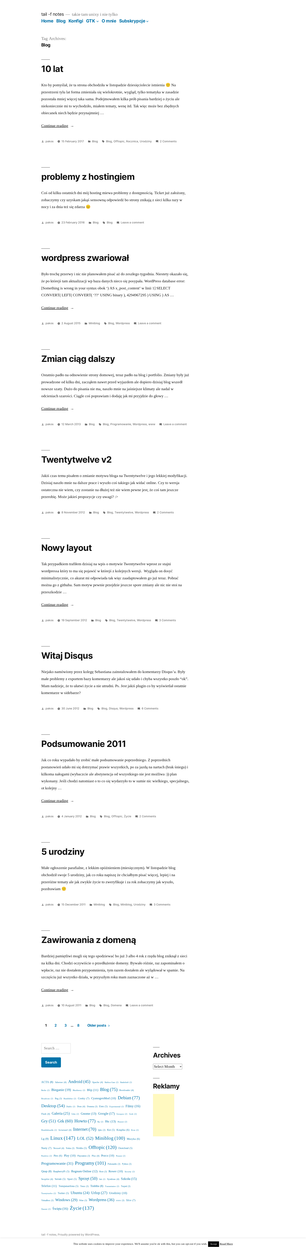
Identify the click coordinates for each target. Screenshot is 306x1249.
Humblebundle (49, 1130)
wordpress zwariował (85, 257)
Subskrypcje (132, 21)
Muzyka (133, 1139)
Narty (46, 1148)
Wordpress (123, 323)
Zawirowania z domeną (88, 939)
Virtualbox (47, 1200)
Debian (129, 1098)
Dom (81, 1106)
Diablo (70, 1106)
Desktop (53, 1106)
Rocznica (132, 141)
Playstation (83, 1156)
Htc (110, 1121)
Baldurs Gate (111, 1082)
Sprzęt (87, 1178)
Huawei (122, 1122)
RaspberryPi (61, 1171)
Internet (84, 1129)
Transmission (112, 1186)
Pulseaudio (114, 1164)
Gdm (75, 1114)
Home (47, 21)
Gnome (88, 1114)
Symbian (113, 1179)
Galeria (61, 1113)
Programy (90, 1163)
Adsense (60, 1082)
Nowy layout (66, 547)
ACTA (47, 1082)
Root (103, 1171)
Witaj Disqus (67, 655)
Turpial (125, 1186)
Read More (226, 1244)
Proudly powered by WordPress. (79, 1234)
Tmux (84, 1186)
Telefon (49, 1186)
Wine (83, 1200)
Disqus (113, 708)
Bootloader (126, 1090)
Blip (92, 1090)
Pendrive (46, 1156)
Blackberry (79, 1090)
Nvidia (81, 1148)
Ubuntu (80, 1193)
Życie (127, 816)
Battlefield (126, 1082)
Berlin (45, 1090)
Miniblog (94, 323)
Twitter (63, 1193)
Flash (45, 1114)
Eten (103, 1106)
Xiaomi (46, 1209)
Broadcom (47, 1098)
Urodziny (146, 141)
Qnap (46, 1171)
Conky (83, 1098)
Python (126, 1164)
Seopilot (47, 1179)
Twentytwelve (124, 512)
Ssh (102, 1179)
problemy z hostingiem (88, 176)
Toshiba (96, 1186)
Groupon (122, 1114)
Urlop (99, 1192)
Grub (133, 1114)
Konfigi (76, 21)
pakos (49, 141)
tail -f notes (52, 14)
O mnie (109, 21)
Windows (66, 1200)
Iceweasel (65, 1130)
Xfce (130, 1200)
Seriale (60, 1179)
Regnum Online (84, 1171)
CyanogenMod (103, 1098)
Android (79, 1081)
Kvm (135, 1130)
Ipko (101, 1130)
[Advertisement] (163, 1115)
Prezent (120, 1156)
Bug (58, 1098)
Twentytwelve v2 (76, 459)
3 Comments (167, 620)
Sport (72, 1179)
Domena (116, 1005)
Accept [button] (213, 1244)
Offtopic (119, 141)
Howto (85, 1121)
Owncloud (125, 1148)
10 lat (52, 68)
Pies (58, 1155)
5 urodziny (62, 851)
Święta (60, 1209)
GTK (90, 21)
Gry (48, 1121)
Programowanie (120, 424)
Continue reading (57, 125)
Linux (62, 1138)
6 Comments (150, 708)
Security (130, 1172)
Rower (116, 1171)
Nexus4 (58, 1148)
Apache (97, 1082)
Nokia (70, 1148)
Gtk (65, 1121)
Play (70, 1155)
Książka (123, 1130)
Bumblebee (70, 1098)
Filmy (133, 1106)
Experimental (116, 1106)
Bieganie (61, 1090)
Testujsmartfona (68, 1186)
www (151, 424)
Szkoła (129, 1179)
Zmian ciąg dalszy (78, 358)
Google (106, 1113)
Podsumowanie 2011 (83, 743)
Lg (45, 1139)
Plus (95, 1155)
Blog (61, 21)
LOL (85, 1138)
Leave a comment (132, 222)
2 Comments (168, 141)
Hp (100, 1122)
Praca (107, 1155)
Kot (111, 1129)
